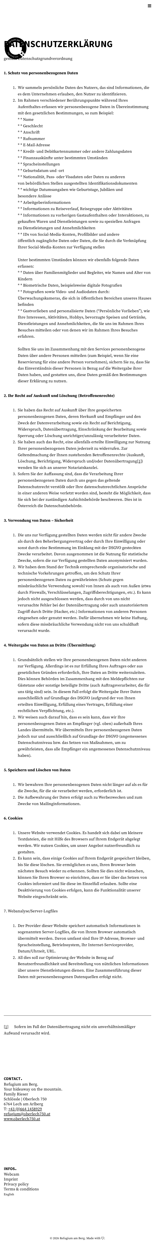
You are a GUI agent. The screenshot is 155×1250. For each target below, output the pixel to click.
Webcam (11, 1174)
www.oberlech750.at (22, 1118)
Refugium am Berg (72, 1238)
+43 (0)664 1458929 (25, 1109)
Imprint (11, 1179)
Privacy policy (16, 1184)
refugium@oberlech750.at (27, 1114)
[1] (139, 461)
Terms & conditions (21, 1189)
